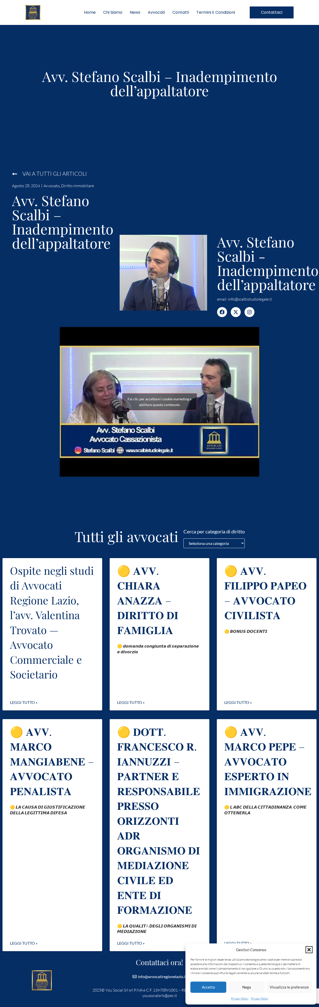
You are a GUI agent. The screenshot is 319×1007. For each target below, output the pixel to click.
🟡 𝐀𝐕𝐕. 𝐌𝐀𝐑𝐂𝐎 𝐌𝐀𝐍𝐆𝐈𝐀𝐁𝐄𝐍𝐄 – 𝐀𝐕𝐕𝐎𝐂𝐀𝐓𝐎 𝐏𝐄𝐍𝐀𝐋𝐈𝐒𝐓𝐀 (52, 761)
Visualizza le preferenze (289, 987)
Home (90, 12)
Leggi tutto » (23, 702)
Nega (246, 987)
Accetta (208, 987)
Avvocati (156, 12)
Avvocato (52, 185)
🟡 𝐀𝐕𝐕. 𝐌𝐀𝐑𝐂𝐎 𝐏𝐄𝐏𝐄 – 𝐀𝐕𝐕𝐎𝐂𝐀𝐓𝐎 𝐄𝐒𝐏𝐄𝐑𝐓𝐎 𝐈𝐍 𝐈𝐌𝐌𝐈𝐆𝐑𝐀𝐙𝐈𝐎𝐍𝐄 (268, 761)
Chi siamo (112, 12)
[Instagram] (249, 312)
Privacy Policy (239, 998)
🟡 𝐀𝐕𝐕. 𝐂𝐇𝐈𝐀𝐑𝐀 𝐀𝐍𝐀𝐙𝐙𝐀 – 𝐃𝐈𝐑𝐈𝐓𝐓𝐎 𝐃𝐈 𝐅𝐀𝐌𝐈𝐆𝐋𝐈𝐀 (147, 600)
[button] (309, 949)
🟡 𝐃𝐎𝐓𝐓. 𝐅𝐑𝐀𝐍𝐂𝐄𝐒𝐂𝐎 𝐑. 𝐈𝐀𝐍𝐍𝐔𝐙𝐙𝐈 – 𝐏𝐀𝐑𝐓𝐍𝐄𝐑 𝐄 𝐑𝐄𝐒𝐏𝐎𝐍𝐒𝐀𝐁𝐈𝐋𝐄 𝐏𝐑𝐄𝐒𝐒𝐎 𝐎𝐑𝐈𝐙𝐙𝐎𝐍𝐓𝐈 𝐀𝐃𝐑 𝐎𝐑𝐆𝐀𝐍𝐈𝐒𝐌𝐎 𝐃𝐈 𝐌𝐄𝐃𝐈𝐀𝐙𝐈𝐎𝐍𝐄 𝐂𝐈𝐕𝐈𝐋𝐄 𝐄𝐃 (158, 820)
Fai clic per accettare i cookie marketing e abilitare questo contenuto (159, 402)
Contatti (180, 12)
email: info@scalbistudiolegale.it (244, 299)
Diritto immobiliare (77, 185)
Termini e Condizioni (215, 12)
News (135, 12)
